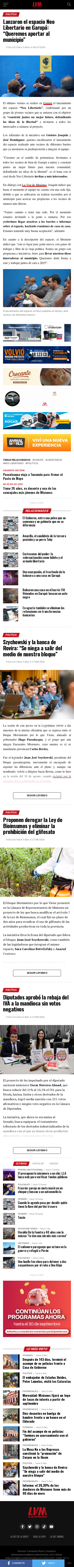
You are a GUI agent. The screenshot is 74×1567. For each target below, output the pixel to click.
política (32, 463)
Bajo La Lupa (39, 1536)
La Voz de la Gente (19, 1536)
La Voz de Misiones (34, 185)
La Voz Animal (57, 1536)
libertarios (54, 460)
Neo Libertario (14, 463)
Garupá (47, 103)
